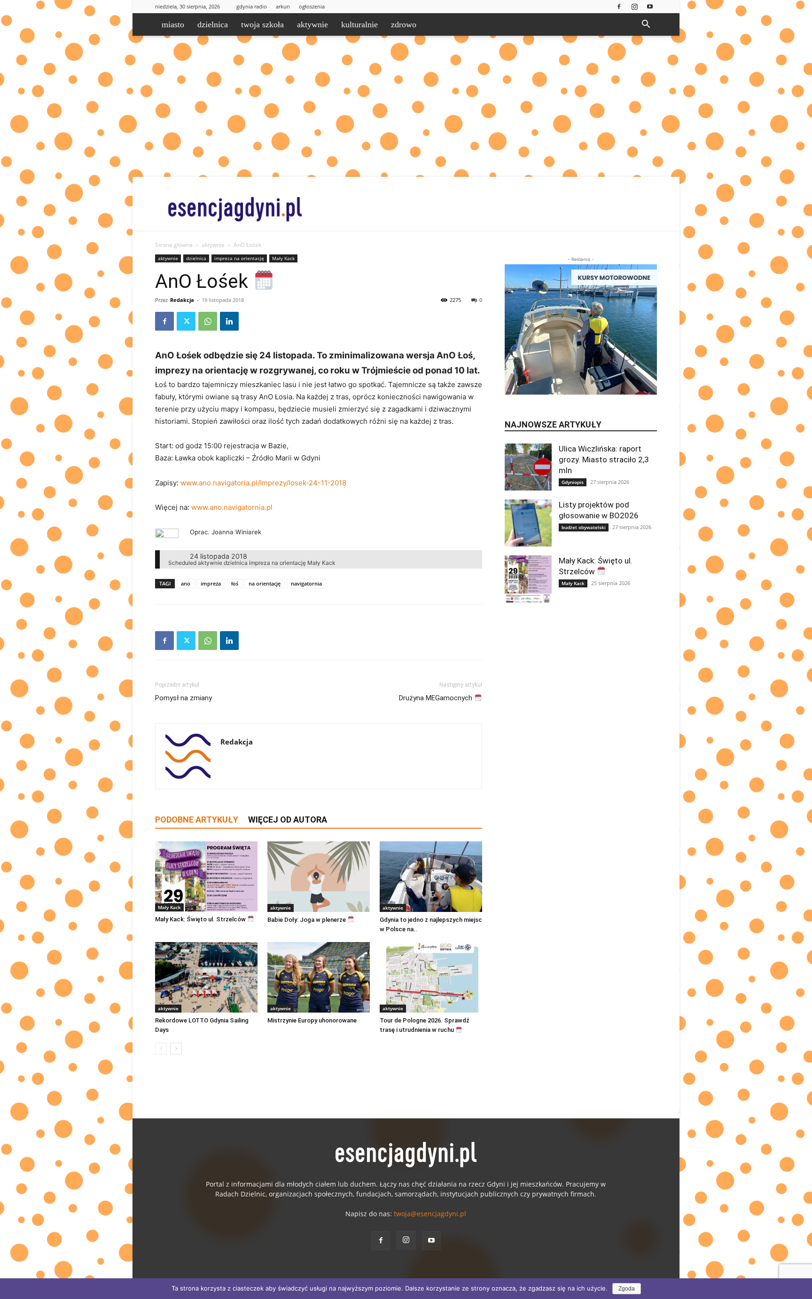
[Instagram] (634, 6)
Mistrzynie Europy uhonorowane (312, 1020)
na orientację (265, 583)
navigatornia (306, 583)
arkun (283, 6)
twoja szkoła (262, 24)
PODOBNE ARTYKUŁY (196, 819)
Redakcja (182, 299)
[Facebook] (619, 6)
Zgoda (626, 1288)
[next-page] (176, 1048)
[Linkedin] (229, 321)
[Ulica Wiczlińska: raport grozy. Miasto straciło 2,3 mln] (528, 467)
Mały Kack (283, 258)
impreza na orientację (239, 258)
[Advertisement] (406, 106)
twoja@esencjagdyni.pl (430, 1213)
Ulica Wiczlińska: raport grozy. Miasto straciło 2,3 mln (604, 459)
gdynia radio (251, 6)
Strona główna (174, 245)
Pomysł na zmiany (183, 698)
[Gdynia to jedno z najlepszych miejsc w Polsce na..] (431, 876)
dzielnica (212, 24)
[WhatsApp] (207, 321)
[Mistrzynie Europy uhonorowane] (318, 977)
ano (185, 583)
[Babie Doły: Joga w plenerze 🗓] (318, 876)
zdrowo (403, 24)
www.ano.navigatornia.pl (232, 507)
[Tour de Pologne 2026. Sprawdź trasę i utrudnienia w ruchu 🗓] (431, 977)
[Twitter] (186, 321)
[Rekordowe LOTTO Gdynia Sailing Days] (206, 977)
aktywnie (312, 24)
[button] (645, 25)
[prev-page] (161, 1048)
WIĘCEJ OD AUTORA (287, 819)
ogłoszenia (312, 6)
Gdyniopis (573, 482)
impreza (211, 583)
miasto (173, 24)
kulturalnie (359, 24)
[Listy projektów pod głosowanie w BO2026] (528, 523)
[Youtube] (650, 6)
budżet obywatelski (584, 527)
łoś (234, 583)
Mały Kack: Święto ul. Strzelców (201, 919)
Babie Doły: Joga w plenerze (307, 919)
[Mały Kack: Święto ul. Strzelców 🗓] (206, 876)
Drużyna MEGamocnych (436, 698)
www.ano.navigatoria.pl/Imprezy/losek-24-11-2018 (262, 482)
